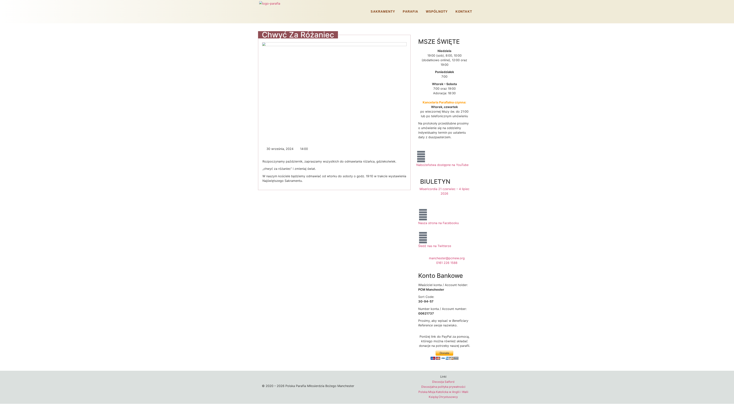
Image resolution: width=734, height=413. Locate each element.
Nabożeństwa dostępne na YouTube (442, 165)
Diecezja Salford (443, 382)
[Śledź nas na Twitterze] (423, 237)
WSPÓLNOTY (437, 11)
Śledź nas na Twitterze (434, 246)
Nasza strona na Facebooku (438, 223)
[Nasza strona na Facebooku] (423, 215)
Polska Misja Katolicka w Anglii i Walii (443, 392)
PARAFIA (410, 11)
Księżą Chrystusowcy (443, 397)
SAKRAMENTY (383, 11)
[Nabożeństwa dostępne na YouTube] (421, 156)
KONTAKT (464, 11)
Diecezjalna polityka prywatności (443, 387)
